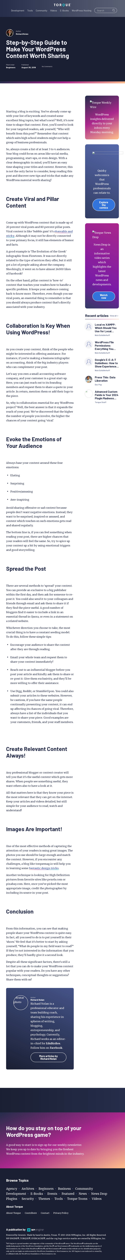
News (83, 1194)
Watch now (104, 296)
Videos (97, 1199)
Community (84, 1189)
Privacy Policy (60, 1213)
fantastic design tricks (44, 868)
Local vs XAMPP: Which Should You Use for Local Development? (105, 328)
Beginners (10, 67)
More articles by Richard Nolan (48, 1057)
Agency (11, 1189)
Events (52, 1194)
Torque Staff (100, 402)
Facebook (56, 1047)
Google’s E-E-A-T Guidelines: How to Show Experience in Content (106, 363)
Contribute (31, 1213)
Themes (44, 1199)
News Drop (99, 1194)
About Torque (13, 1213)
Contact (45, 1213)
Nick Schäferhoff (102, 335)
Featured (68, 1194)
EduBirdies (53, 1043)
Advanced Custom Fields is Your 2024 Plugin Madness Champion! (106, 395)
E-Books (37, 1194)
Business (64, 1189)
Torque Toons (77, 1199)
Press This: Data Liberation (105, 379)
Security (28, 1199)
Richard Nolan (22, 34)
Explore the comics (103, 205)
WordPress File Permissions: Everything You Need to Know (104, 346)
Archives (28, 1189)
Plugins (11, 1199)
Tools (58, 1199)
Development (16, 1194)
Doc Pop (98, 384)
